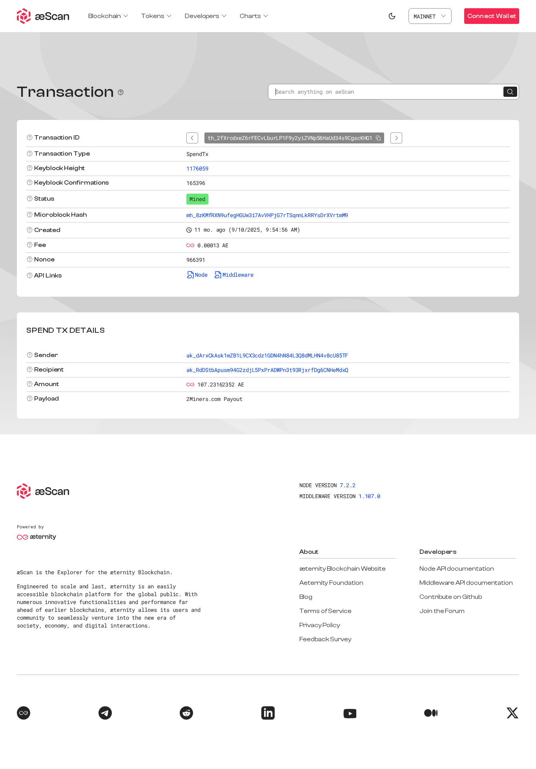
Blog (305, 596)
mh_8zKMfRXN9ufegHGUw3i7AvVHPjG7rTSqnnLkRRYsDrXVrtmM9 (267, 215)
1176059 (197, 168)
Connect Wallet (491, 16)
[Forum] (23, 714)
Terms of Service (325, 611)
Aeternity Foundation (331, 582)
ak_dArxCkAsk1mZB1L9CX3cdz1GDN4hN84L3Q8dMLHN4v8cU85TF (267, 355)
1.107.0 (370, 496)
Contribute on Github (450, 596)
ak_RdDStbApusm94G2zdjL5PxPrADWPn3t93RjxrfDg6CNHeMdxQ (267, 370)
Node (201, 274)
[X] (512, 714)
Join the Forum (442, 611)
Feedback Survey (325, 639)
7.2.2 (348, 485)
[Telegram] (105, 714)
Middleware (237, 274)
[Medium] (431, 714)
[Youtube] (349, 714)
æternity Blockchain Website (342, 568)
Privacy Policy (319, 625)
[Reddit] (186, 714)
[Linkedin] (268, 714)
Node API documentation (456, 568)
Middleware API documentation (466, 582)
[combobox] (430, 16)
